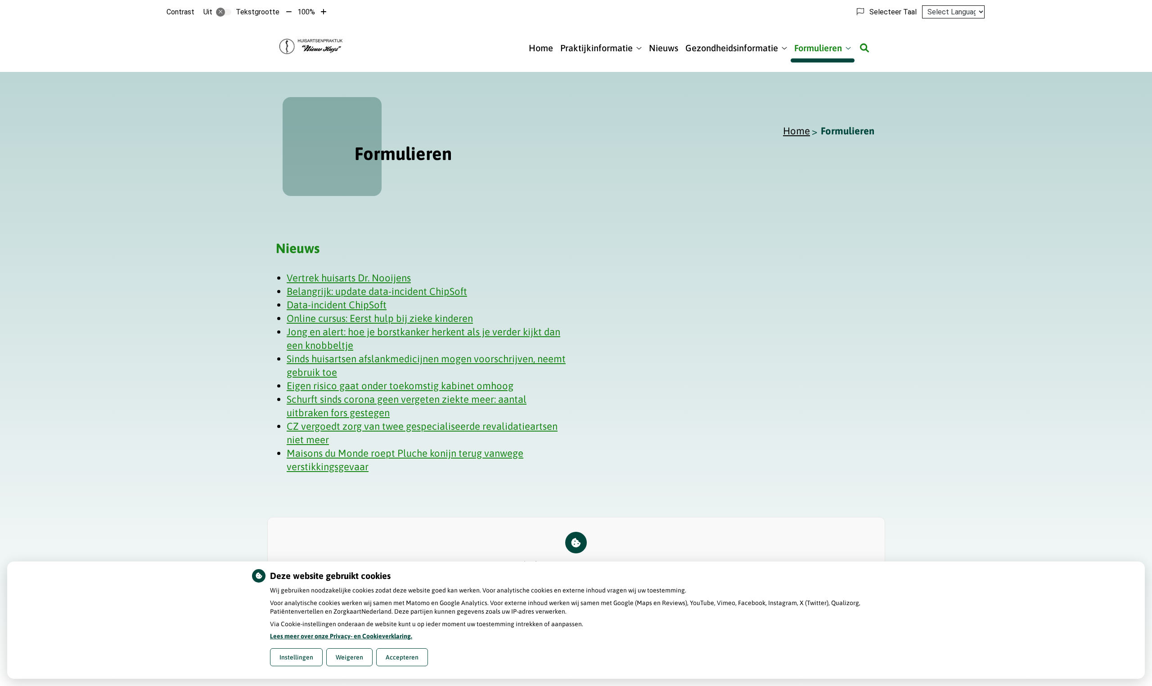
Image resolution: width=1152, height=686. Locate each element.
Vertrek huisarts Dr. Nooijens (349, 278)
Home (541, 48)
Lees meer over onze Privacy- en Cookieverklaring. (341, 636)
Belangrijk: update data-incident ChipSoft (377, 291)
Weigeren (349, 657)
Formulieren (818, 48)
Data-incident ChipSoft (337, 305)
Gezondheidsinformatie (731, 48)
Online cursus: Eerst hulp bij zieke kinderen (380, 318)
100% (306, 12)
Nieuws (663, 48)
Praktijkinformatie (596, 48)
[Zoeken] (864, 48)
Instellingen (296, 657)
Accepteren (402, 657)
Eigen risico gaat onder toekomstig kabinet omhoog (400, 386)
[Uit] (223, 12)
